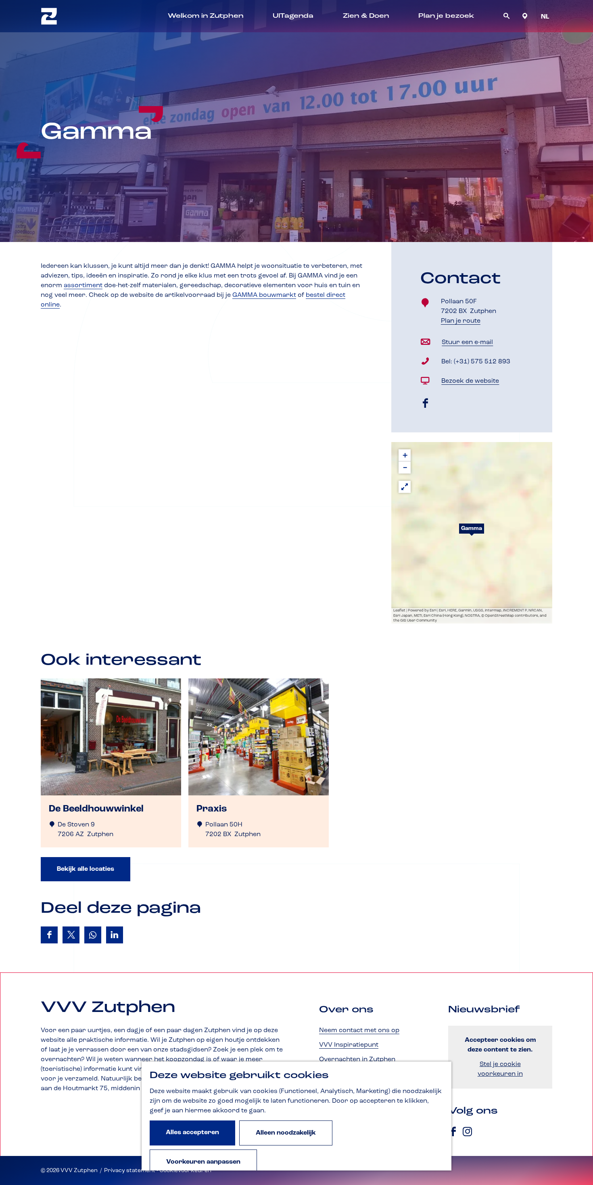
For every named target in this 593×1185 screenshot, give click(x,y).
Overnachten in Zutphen (357, 1059)
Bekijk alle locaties (85, 869)
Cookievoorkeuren (185, 1170)
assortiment (83, 285)
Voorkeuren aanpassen (203, 1162)
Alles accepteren (192, 1132)
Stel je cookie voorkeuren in (500, 1069)
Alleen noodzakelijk (286, 1133)
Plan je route (463, 321)
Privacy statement (129, 1170)
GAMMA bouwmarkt (264, 295)
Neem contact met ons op (359, 1030)
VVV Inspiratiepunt (348, 1045)
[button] (471, 533)
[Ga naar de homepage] (49, 16)
